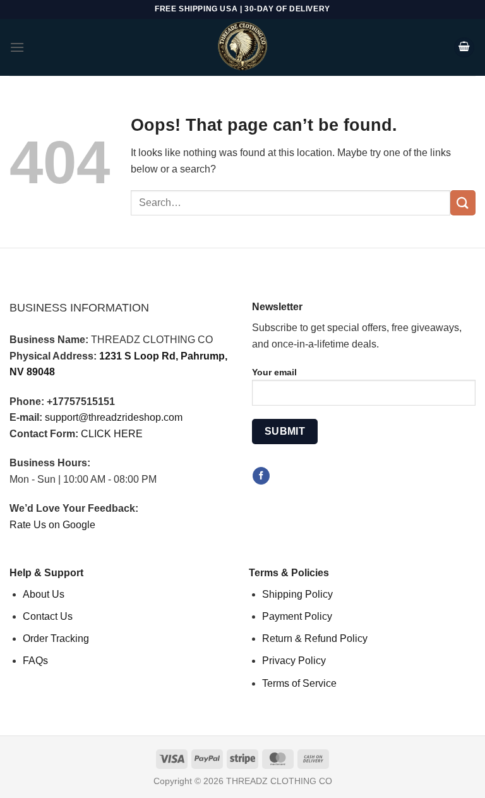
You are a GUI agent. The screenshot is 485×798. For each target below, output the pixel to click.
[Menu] (17, 47)
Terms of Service (299, 683)
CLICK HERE (112, 433)
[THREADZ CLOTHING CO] (242, 47)
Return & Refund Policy (315, 638)
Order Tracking (56, 638)
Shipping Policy (297, 594)
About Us (43, 594)
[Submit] (463, 202)
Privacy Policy (294, 660)
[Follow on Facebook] (261, 476)
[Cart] (464, 47)
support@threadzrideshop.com (114, 417)
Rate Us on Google (52, 524)
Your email (274, 372)
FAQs (35, 660)
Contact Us (48, 616)
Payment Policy (297, 616)
